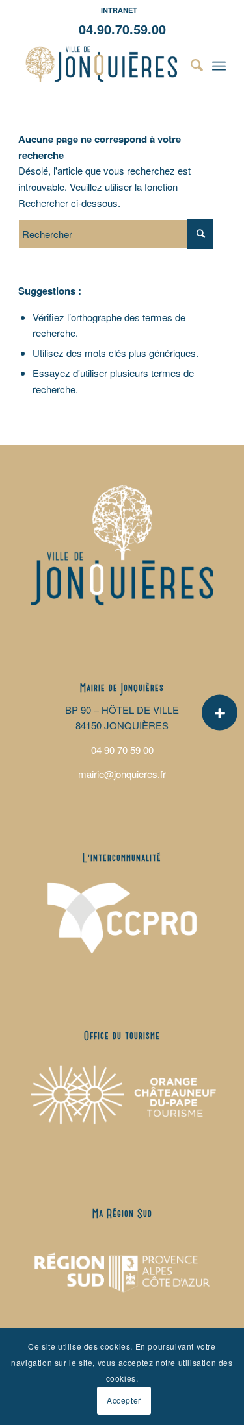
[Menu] (219, 64)
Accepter (124, 1400)
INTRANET (119, 10)
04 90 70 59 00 (122, 750)
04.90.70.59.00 (122, 28)
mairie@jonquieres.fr (122, 774)
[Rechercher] (190, 64)
